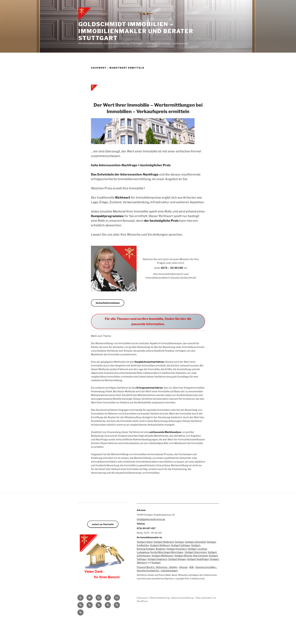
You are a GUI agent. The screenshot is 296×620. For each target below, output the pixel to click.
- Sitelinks (172, 567)
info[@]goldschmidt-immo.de (151, 519)
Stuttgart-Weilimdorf (164, 541)
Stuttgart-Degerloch (157, 559)
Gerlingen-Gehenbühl (195, 541)
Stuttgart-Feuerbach (176, 548)
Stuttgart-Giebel (145, 541)
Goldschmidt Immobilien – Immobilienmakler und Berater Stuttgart (135, 31)
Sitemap (183, 567)
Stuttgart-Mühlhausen (162, 555)
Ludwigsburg (143, 552)
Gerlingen (179, 541)
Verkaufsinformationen (108, 303)
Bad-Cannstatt (200, 555)
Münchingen (177, 552)
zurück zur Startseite (103, 524)
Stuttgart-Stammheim (196, 552)
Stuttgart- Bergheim (156, 548)
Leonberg (202, 548)
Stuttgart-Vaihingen (180, 545)
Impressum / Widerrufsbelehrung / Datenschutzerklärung (165, 597)
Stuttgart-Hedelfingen (198, 559)
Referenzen (161, 567)
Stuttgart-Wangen (177, 559)
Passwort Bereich (145, 567)
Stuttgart (192, 548)
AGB (191, 567)
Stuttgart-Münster (183, 555)
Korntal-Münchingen (160, 552)
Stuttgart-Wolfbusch (160, 545)
